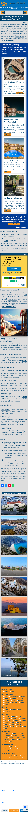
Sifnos (12, 726)
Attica (12, 691)
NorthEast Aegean (9, 754)
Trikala (22, 702)
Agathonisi (7, 733)
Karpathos (15, 735)
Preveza (7, 702)
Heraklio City (5, 247)
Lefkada (13, 749)
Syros (24, 726)
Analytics (5, 802)
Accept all (23, 810)
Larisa (13, 700)
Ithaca (12, 746)
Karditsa (7, 700)
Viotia (6, 704)
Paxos (19, 749)
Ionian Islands (8, 744)
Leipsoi (11, 737)
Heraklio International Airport (15, 239)
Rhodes (20, 739)
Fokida (6, 698)
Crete (25, 294)
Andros (19, 716)
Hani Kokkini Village (8, 245)
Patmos (14, 739)
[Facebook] (2, 486)
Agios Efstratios (9, 756)
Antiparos (7, 718)
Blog (23, 493)
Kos (6, 737)
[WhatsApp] (13, 486)
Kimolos (16, 720)
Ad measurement (19, 790)
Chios (16, 756)
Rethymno (7, 711)
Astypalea (15, 733)
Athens (6, 691)
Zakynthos (7, 751)
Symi (6, 741)
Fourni (22, 756)
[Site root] (4, 3)
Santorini (18, 724)
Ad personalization (7, 790)
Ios (5, 720)
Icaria (6, 758)
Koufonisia (23, 720)
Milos (13, 722)
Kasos (22, 735)
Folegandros (23, 718)
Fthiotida (13, 698)
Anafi (13, 716)
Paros (12, 724)
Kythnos (7, 722)
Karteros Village (19, 37)
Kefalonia (19, 746)
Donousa (14, 718)
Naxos (6, 724)
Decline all (5, 810)
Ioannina (20, 698)
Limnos (19, 758)
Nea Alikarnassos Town (13, 38)
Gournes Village (22, 245)
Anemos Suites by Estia (12, 161)
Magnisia (20, 700)
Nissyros (7, 739)
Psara (24, 758)
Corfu (6, 746)
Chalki (22, 733)
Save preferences (14, 810)
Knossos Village (9, 40)
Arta (6, 696)
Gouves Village (18, 247)
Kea (10, 720)
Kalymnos (7, 735)
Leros (17, 737)
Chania (6, 709)
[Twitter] (6, 486)
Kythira (7, 749)
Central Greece (8, 694)
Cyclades (6, 714)
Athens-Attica (7, 689)
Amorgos (7, 716)
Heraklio (24, 28)
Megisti (23, 737)
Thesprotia (14, 702)
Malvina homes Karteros (13, 198)
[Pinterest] (9, 486)
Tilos (11, 741)
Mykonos (19, 722)
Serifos (6, 726)
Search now (14, 269)
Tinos (6, 728)
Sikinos (19, 726)
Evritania (22, 696)
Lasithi (20, 709)
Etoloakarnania (14, 696)
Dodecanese (7, 731)
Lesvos (12, 758)
